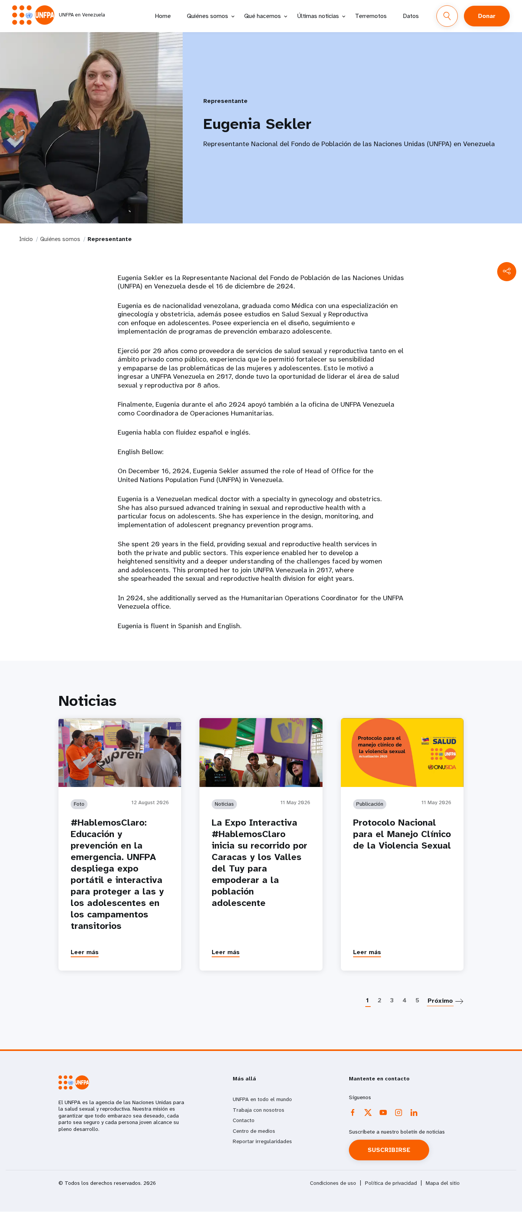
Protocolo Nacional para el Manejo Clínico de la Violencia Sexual (402, 834)
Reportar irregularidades (262, 1141)
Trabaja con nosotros (258, 1109)
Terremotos (371, 16)
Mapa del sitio (443, 1183)
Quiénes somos (207, 16)
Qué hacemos (262, 16)
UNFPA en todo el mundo (262, 1099)
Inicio (26, 239)
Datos (411, 16)
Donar (487, 16)
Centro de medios (254, 1130)
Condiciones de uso (333, 1183)
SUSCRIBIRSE (389, 1150)
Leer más (85, 952)
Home (163, 16)
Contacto (244, 1120)
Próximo (440, 1001)
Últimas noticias (318, 16)
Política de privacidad (391, 1183)
